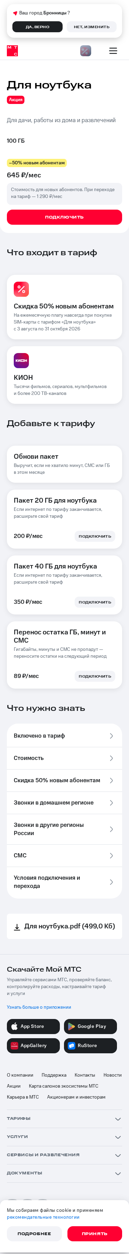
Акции (14, 1086)
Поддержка (54, 1075)
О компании (20, 1075)
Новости (113, 1075)
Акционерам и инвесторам (76, 1097)
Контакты (85, 1075)
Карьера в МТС (23, 1097)
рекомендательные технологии (43, 1217)
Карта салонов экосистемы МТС (63, 1086)
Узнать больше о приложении (39, 1007)
